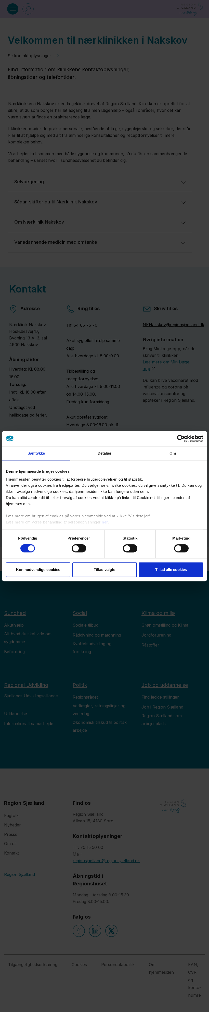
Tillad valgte (104, 569)
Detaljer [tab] (105, 453)
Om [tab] (172, 453)
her (105, 522)
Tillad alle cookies (171, 569)
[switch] (79, 548)
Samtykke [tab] (36, 453)
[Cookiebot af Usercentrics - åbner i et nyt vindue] (181, 438)
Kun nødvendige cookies (38, 569)
